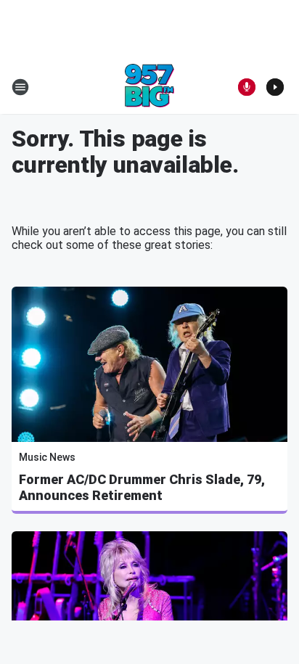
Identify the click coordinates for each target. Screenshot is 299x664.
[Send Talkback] (246, 87)
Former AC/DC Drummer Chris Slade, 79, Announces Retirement (142, 487)
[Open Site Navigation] (20, 87)
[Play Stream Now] (275, 87)
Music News (47, 457)
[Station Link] (149, 87)
